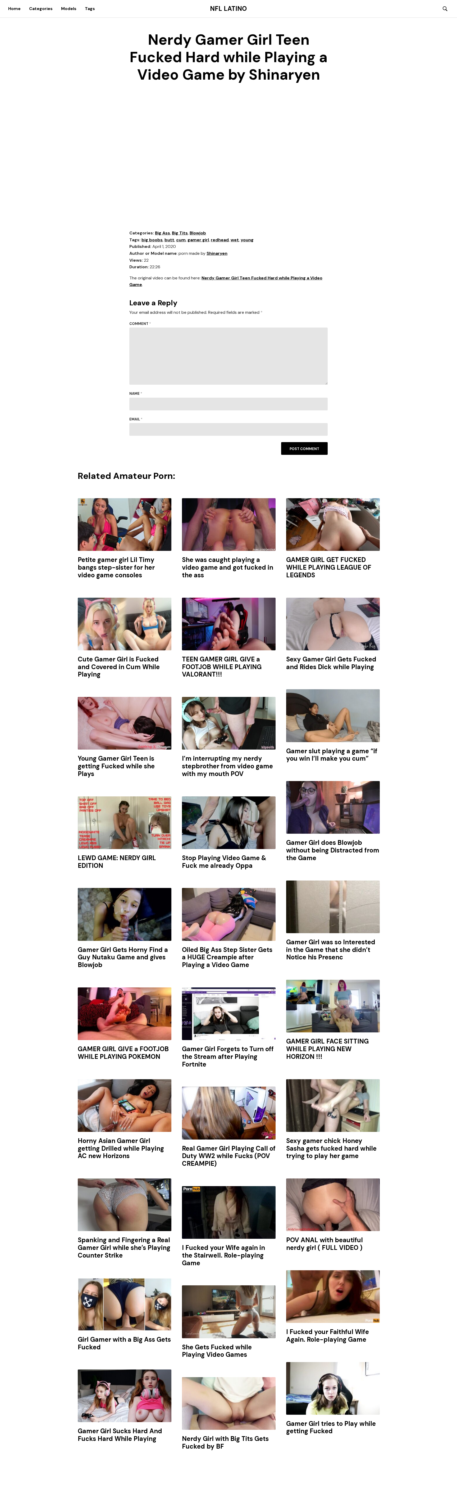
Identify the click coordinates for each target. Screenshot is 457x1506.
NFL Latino (228, 9)
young (247, 240)
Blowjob (198, 233)
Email (136, 419)
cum (181, 240)
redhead (220, 240)
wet (235, 240)
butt (169, 240)
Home (14, 8)
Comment (140, 323)
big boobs (152, 240)
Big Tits (180, 233)
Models (68, 8)
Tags (90, 8)
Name (135, 393)
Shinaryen (217, 253)
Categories (41, 8)
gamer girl (198, 240)
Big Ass (162, 233)
